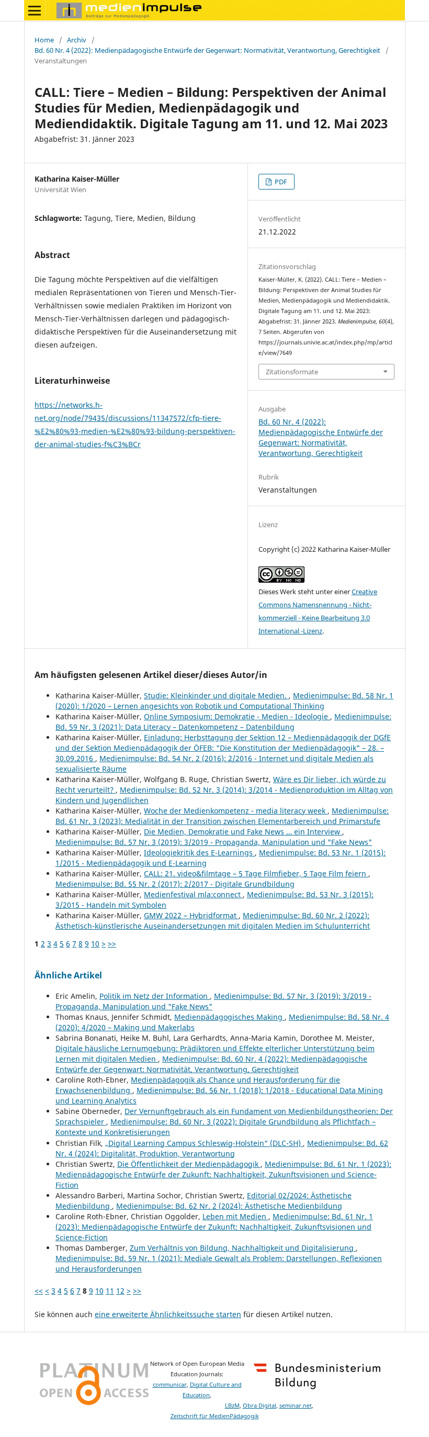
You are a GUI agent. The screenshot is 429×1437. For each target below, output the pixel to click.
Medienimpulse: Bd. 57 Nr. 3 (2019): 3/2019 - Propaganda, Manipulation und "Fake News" (213, 842)
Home (44, 39)
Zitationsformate (292, 371)
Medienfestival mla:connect (193, 894)
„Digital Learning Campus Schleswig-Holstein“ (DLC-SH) (204, 1143)
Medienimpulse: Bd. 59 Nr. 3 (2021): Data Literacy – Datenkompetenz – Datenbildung (223, 721)
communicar (170, 1384)
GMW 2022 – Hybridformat (191, 915)
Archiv (76, 39)
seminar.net (295, 1405)
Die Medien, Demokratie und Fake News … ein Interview (243, 832)
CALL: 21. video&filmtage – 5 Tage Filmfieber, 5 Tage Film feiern (256, 873)
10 (95, 944)
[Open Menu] (34, 10)
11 (110, 1291)
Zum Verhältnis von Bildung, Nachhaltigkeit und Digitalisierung (243, 1248)
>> (112, 944)
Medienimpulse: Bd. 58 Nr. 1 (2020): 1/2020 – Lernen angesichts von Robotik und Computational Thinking (224, 700)
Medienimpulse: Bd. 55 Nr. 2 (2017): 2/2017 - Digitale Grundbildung (175, 884)
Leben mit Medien (235, 1216)
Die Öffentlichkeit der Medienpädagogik (189, 1164)
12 (120, 1291)
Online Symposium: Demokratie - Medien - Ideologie (237, 716)
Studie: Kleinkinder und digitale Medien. (216, 695)
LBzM (232, 1405)
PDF (280, 181)
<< (39, 1291)
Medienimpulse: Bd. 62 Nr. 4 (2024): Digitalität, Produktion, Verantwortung (221, 1148)
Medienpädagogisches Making (229, 1017)
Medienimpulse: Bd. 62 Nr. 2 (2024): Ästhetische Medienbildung (229, 1206)
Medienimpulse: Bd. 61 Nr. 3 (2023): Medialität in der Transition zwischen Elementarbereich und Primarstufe (222, 816)
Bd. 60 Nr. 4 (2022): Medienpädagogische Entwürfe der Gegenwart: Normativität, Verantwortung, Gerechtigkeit (207, 50)
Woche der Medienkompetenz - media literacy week (236, 811)
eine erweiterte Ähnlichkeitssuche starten (168, 1314)
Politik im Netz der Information (154, 996)
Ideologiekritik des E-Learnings (199, 852)
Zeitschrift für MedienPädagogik (215, 1416)
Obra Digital (259, 1405)
